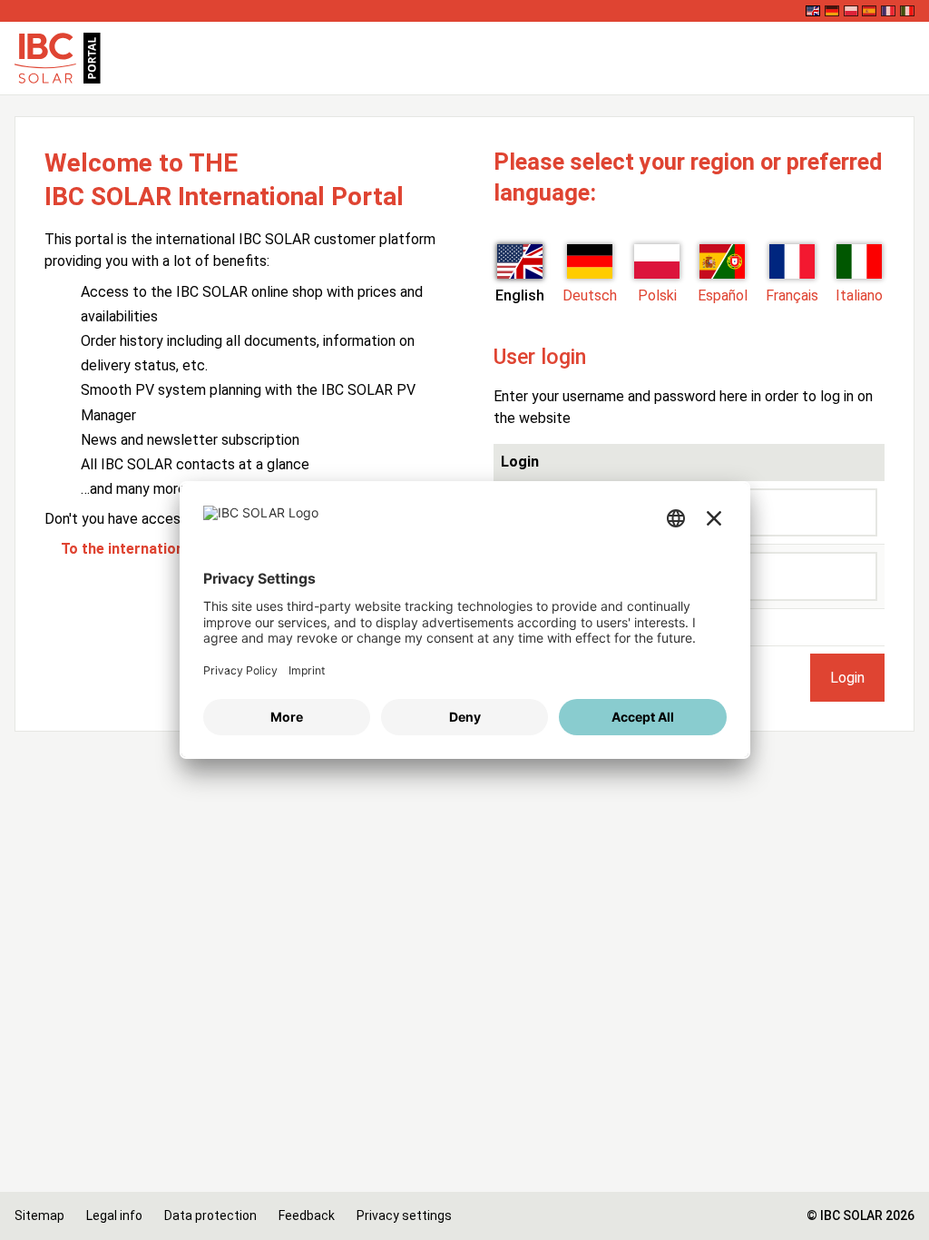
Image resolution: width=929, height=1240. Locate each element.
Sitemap (39, 1215)
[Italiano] (907, 10)
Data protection (210, 1215)
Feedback (307, 1215)
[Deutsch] (832, 10)
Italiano (859, 295)
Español (723, 295)
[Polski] (851, 10)
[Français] (888, 10)
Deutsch (589, 295)
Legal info (114, 1215)
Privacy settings (404, 1215)
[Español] (869, 10)
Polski (657, 295)
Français (792, 295)
